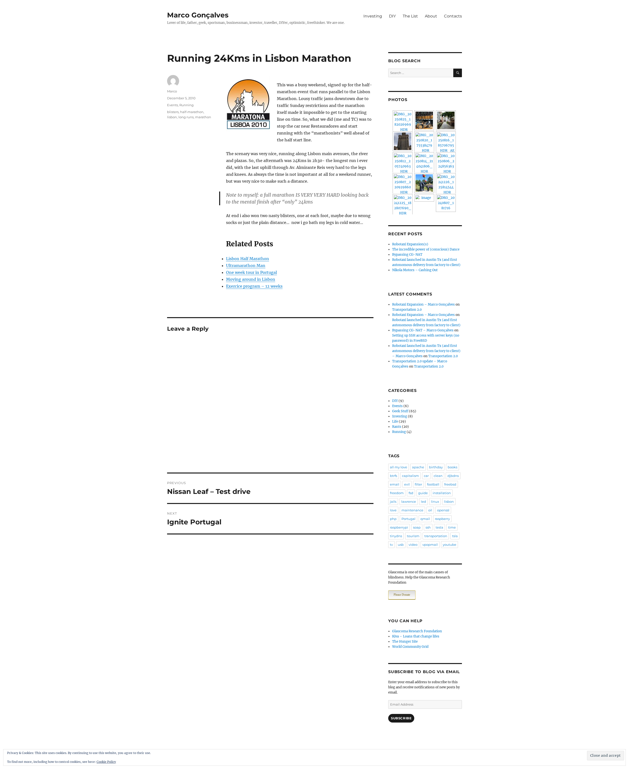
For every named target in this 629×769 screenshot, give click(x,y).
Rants (396, 427)
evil (407, 484)
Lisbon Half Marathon (247, 258)
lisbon (172, 117)
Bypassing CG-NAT (407, 254)
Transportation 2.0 (407, 310)
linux (435, 501)
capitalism (410, 476)
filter (418, 484)
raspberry (442, 519)
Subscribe (401, 718)
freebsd (450, 484)
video (413, 545)
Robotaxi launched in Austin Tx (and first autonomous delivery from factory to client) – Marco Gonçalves (426, 351)
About (431, 16)
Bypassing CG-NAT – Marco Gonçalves (423, 330)
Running (186, 105)
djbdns (453, 476)
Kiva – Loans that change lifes (415, 636)
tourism (413, 536)
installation (442, 493)
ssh (428, 527)
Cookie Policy (106, 762)
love (393, 510)
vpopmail (430, 545)
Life (395, 421)
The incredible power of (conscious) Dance (425, 249)
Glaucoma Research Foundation (417, 631)
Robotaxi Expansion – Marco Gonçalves (423, 304)
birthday (436, 467)
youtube (449, 545)
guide (423, 493)
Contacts (453, 16)
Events (172, 105)
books (452, 467)
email (394, 484)
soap (417, 527)
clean (438, 476)
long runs (186, 117)
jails (393, 501)
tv (391, 545)
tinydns (396, 536)
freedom (397, 493)
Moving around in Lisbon (250, 279)
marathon (203, 117)
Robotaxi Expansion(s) (410, 244)
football (433, 484)
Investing (372, 16)
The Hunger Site (405, 641)
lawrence (408, 501)
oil (430, 510)
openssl (443, 510)
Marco (172, 91)
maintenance (412, 510)
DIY (392, 16)
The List (410, 16)
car (426, 476)
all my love (398, 467)
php (393, 519)
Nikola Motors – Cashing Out (415, 270)
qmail (425, 519)
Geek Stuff (400, 411)
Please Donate (402, 594)
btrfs (393, 476)
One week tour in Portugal (251, 272)
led (423, 501)
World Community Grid (410, 647)
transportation (435, 536)
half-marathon (191, 112)
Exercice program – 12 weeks (254, 286)
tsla (455, 536)
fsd (411, 493)
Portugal (408, 519)
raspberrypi (399, 527)
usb (401, 545)
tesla (439, 527)
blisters (173, 112)
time (452, 527)
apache (418, 467)
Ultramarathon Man (245, 265)
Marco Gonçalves (198, 15)
